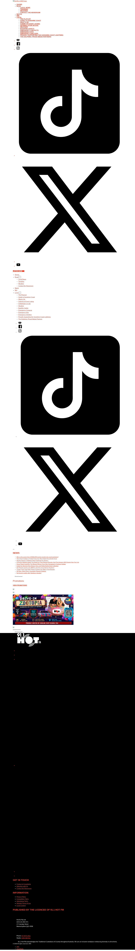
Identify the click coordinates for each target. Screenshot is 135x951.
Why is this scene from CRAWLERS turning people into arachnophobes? (37, 557)
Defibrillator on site (29, 25)
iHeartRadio (20, 948)
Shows (19, 4)
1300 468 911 (25, 938)
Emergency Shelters (29, 33)
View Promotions (20, 585)
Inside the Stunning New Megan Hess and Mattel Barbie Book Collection (37, 566)
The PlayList (25, 19)
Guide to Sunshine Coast (30, 20)
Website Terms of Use (24, 903)
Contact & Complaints (24, 884)
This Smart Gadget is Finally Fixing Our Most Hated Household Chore (37, 558)
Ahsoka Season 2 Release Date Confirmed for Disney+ (32, 560)
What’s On (24, 22)
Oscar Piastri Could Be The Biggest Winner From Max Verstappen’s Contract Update (41, 564)
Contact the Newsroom (30, 12)
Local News (25, 7)
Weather (24, 11)
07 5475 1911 (26, 936)
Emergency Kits (27, 32)
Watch (19, 14)
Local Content (21, 905)
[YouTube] (18, 266)
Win (18, 16)
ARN (18, 947)
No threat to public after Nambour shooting (29, 573)
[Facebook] (18, 45)
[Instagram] (18, 49)
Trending (24, 9)
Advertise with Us (22, 886)
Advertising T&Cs (22, 901)
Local (19, 17)
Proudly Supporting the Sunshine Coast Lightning (41, 35)
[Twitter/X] (69, 261)
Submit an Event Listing (30, 24)
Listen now (17, 271)
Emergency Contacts (29, 30)
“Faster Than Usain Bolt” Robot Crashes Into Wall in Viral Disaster (36, 569)
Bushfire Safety (27, 28)
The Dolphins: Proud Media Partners (35, 37)
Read (19, 6)
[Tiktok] (69, 155)
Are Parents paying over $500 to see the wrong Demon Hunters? (35, 567)
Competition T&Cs (23, 899)
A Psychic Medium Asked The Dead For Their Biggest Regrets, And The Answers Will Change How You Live (48, 562)
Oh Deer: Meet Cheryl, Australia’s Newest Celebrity (31, 571)
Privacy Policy (21, 897)
